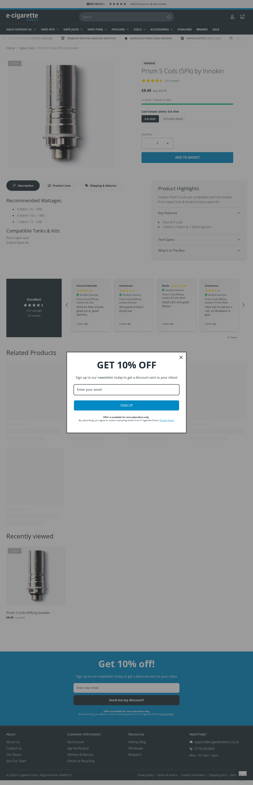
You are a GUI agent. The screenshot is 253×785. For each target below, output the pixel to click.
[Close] (181, 357)
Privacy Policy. (167, 420)
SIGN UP (126, 405)
